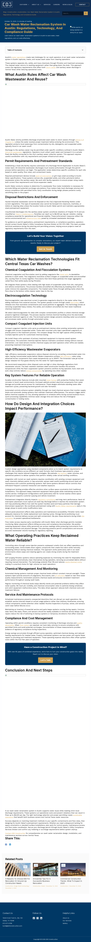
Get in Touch (45, 249)
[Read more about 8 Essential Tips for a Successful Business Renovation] (45, 869)
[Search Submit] (86, 13)
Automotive (22, 12)
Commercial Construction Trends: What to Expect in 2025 (71, 881)
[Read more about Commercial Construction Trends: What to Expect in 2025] (73, 869)
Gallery (65, 923)
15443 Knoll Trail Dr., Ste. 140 (13, 918)
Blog (4, 12)
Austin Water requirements (66, 506)
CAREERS (56, 4)
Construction (12, 12)
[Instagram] (37, 918)
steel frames (51, 380)
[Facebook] (6, 844)
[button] (28, 4)
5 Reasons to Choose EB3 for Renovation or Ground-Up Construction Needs (17, 881)
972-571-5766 (7, 923)
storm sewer (51, 67)
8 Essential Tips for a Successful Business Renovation (41, 881)
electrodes (74, 302)
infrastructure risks (33, 218)
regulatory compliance (46, 499)
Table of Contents (14, 50)
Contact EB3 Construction (15, 833)
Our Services (67, 920)
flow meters (24, 625)
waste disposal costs (73, 562)
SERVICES (47, 4)
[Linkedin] (10, 844)
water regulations (18, 57)
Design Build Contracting (21, 886)
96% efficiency (65, 356)
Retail (43, 886)
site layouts (61, 473)
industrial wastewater (13, 152)
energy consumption (34, 371)
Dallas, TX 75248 (8, 920)
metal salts (64, 274)
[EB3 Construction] (7, 4)
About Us (66, 918)
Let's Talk (45, 660)
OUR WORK (23, 4)
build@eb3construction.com (12, 926)
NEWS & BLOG (67, 4)
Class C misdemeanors (24, 214)
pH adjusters (60, 575)
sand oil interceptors (44, 176)
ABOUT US (35, 4)
